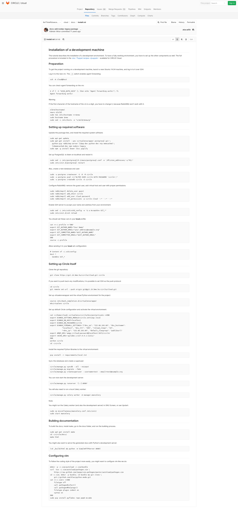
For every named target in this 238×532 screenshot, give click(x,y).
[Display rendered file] (177, 39)
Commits (95, 16)
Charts (150, 16)
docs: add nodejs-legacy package (63, 29)
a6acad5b (187, 30)
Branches (105, 16)
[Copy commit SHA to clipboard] (193, 29)
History (181, 22)
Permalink (191, 22)
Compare (141, 16)
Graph (132, 16)
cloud (24, 3)
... (80, 29)
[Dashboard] (7, 4)
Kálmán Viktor (55, 31)
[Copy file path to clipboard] (63, 39)
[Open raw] (186, 39)
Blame (173, 22)
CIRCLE (15, 3)
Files (87, 16)
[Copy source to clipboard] (182, 39)
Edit (191, 39)
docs (73, 22)
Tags (113, 16)
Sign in (232, 3)
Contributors (123, 16)
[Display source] (173, 39)
